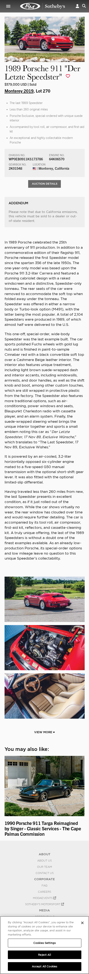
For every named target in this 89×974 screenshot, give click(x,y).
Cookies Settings (44, 942)
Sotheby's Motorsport (43, 904)
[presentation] (7, 796)
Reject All (44, 954)
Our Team (44, 866)
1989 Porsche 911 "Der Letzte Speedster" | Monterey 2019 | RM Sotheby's (42, 6)
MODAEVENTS (43, 898)
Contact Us (45, 873)
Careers (44, 891)
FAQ (44, 885)
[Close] (82, 922)
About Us (44, 860)
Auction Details (44, 183)
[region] (44, 945)
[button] (77, 6)
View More (43, 732)
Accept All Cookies (44, 966)
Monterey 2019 (19, 90)
